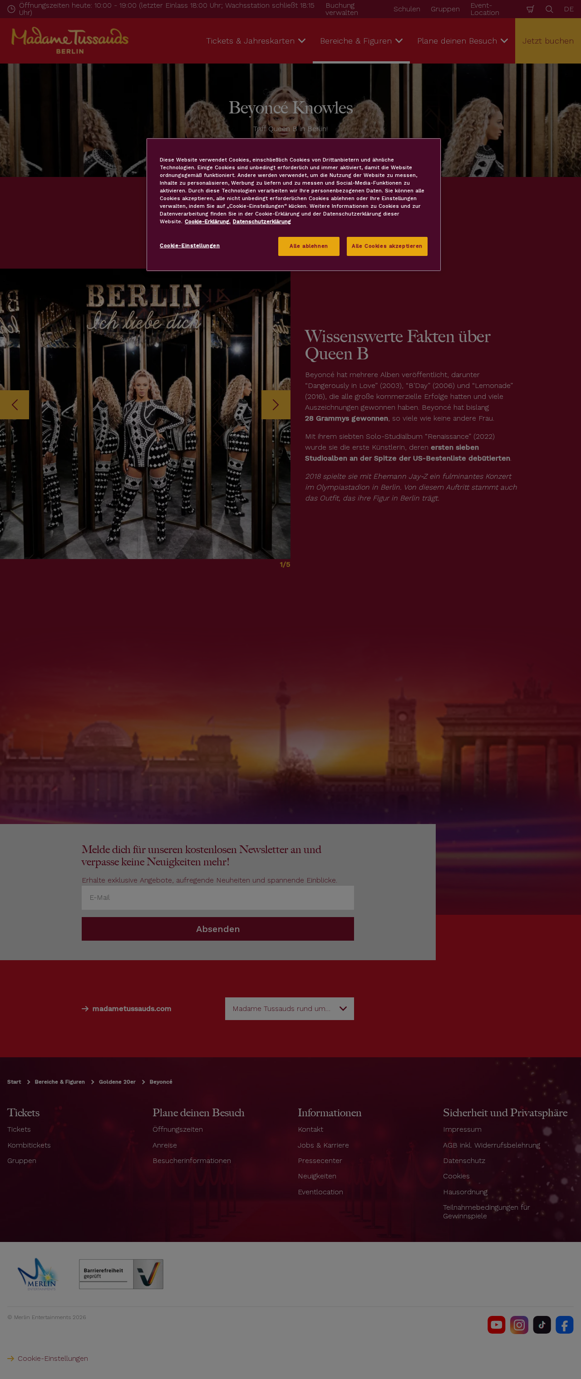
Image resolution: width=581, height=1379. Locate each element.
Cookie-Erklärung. (208, 221)
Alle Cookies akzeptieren (387, 246)
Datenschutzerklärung (262, 221)
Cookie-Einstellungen (190, 245)
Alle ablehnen (309, 246)
